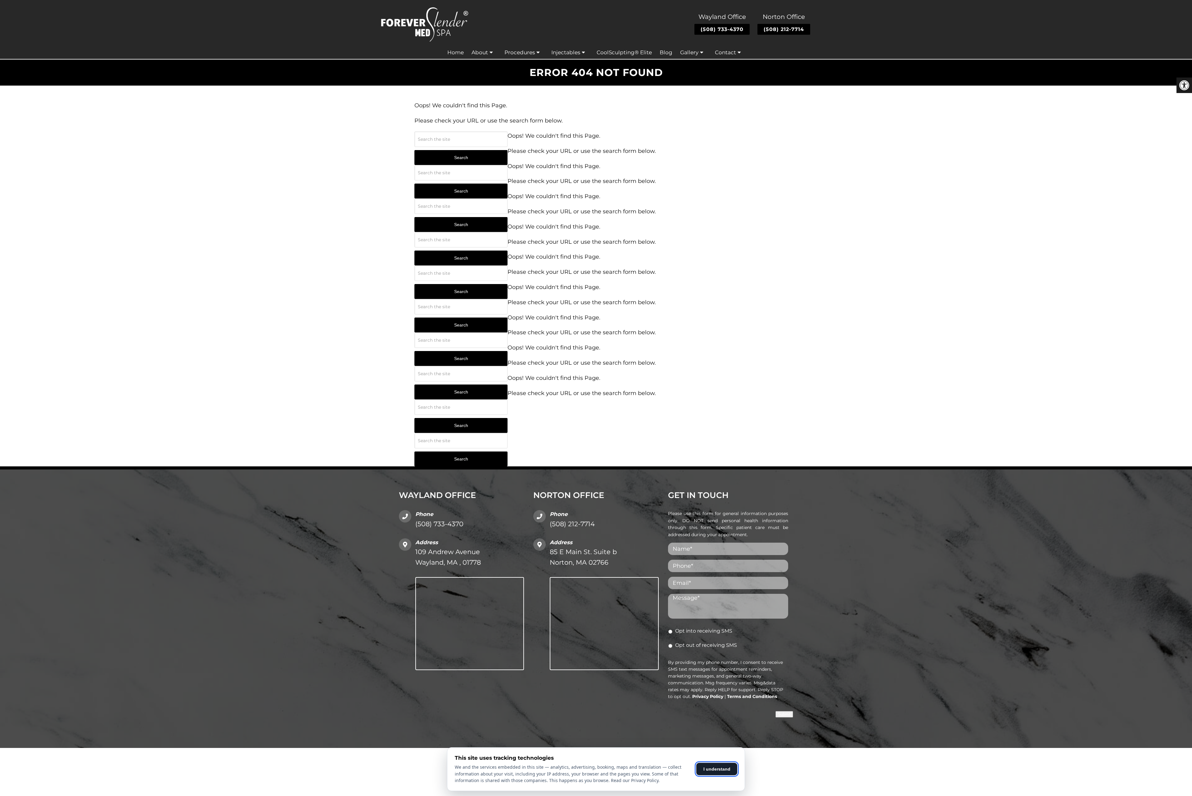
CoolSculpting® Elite (624, 52)
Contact (725, 52)
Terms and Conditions (752, 696)
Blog (666, 52)
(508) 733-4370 (722, 29)
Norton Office (784, 16)
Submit (784, 714)
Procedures (519, 52)
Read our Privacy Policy (634, 780)
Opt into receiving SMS (703, 631)
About (480, 52)
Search (461, 157)
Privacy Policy (707, 696)
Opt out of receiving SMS (706, 645)
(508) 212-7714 (784, 29)
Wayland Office (722, 16)
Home (455, 52)
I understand (716, 769)
